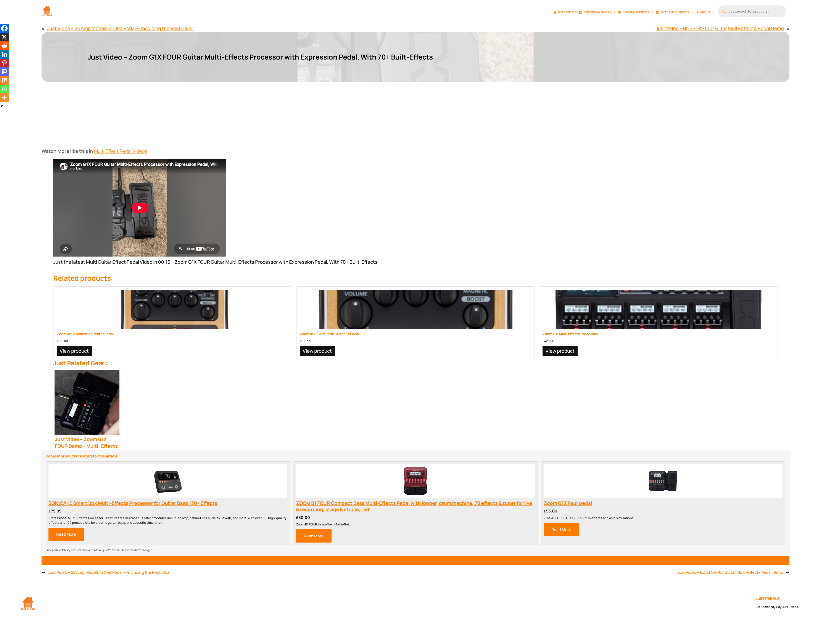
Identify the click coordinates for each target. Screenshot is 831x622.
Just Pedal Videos (674, 12)
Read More (66, 534)
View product (74, 351)
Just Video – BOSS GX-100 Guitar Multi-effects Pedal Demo (720, 28)
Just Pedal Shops (597, 12)
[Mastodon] (4, 71)
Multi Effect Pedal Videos (120, 151)
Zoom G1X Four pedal (568, 503)
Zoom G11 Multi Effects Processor (570, 333)
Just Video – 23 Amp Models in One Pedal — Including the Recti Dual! (120, 28)
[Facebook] (4, 28)
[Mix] (4, 80)
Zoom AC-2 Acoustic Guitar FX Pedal (329, 333)
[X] (4, 37)
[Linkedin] (4, 54)
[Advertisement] (415, 114)
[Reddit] (4, 45)
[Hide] (1, 106)
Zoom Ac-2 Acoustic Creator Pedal (85, 333)
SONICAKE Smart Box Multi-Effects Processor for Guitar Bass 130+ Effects (132, 503)
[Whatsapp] (4, 89)
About (705, 12)
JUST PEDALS (767, 598)
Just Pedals (567, 12)
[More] (4, 97)
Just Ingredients (636, 12)
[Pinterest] (4, 63)
